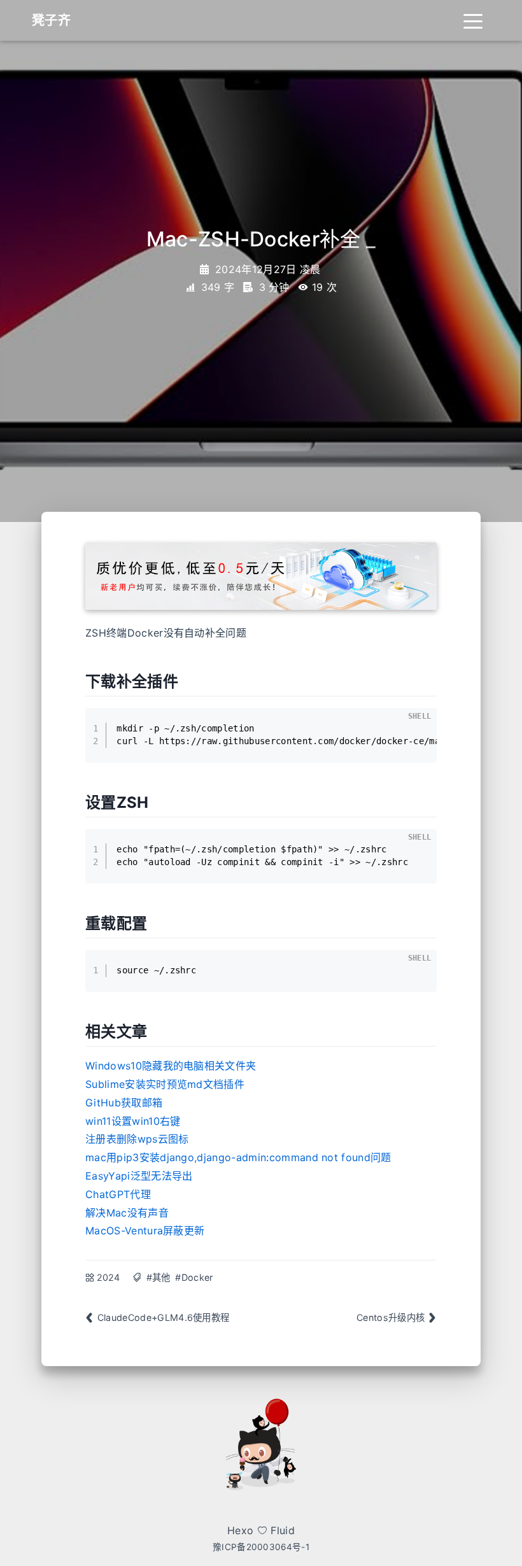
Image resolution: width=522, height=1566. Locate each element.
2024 (108, 1277)
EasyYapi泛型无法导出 (138, 1175)
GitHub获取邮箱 (123, 1102)
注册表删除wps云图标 (137, 1138)
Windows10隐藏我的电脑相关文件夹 (170, 1065)
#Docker (194, 1277)
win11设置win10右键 (132, 1121)
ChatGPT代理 (118, 1194)
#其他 (158, 1277)
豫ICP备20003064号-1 (261, 1547)
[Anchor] (186, 680)
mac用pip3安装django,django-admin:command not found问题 (238, 1157)
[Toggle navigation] (473, 20)
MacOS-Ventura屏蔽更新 (144, 1230)
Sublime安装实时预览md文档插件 (164, 1084)
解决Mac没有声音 (127, 1212)
